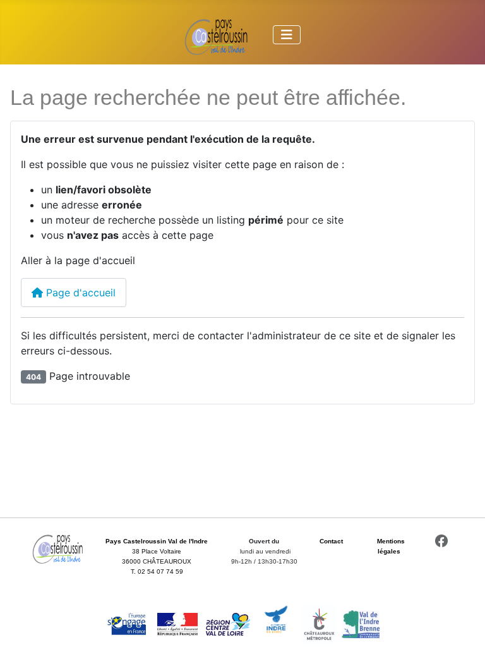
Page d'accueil (79, 292)
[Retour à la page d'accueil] (57, 547)
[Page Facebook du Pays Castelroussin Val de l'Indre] (441, 541)
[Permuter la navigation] (287, 34)
